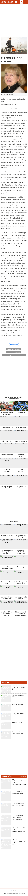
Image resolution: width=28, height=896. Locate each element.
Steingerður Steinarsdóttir (19, 784)
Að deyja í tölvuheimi (18, 803)
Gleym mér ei (21, 413)
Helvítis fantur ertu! (7, 535)
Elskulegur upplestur (21, 470)
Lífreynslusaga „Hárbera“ (21, 455)
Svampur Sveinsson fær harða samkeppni (7, 487)
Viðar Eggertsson (17, 819)
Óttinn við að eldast (17, 722)
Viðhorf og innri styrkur (13, 352)
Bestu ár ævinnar (21, 428)
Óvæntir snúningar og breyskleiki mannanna (7, 567)
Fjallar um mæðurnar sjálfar (7, 582)
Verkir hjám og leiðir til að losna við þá (20, 582)
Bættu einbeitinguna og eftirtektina (7, 597)
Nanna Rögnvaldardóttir (18, 831)
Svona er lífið (21, 355)
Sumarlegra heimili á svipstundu (21, 597)
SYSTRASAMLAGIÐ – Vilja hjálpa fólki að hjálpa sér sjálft (7, 551)
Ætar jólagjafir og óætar (21, 487)
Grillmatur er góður (21, 567)
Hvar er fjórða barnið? (21, 441)
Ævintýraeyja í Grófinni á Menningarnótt (20, 551)
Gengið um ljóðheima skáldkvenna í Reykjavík (7, 613)
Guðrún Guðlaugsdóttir (13, 349)
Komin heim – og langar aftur (18, 828)
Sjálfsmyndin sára (7, 441)
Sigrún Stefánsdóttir (17, 793)
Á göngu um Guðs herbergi (21, 536)
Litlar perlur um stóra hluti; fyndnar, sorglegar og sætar (21, 613)
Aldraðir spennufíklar (7, 454)
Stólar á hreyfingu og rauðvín (18, 714)
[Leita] (21, 2)
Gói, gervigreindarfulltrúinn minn (18, 781)
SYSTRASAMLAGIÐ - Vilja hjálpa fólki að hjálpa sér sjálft (19, 687)
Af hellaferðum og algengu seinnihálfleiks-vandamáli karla (18, 841)
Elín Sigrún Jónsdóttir (18, 805)
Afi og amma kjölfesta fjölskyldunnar (7, 413)
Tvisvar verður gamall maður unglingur (18, 816)
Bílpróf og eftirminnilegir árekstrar (7, 471)
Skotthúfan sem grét (7, 428)
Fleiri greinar (23, 776)
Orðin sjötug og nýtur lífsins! (18, 695)
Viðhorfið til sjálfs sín (9, 355)
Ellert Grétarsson (16, 845)
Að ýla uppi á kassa (17, 791)
